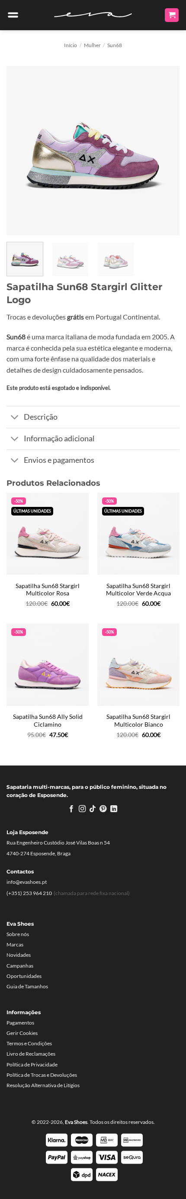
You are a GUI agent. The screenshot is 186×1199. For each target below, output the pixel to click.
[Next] (165, 149)
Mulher (92, 45)
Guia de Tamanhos (27, 986)
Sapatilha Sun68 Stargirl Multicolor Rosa (48, 589)
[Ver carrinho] (172, 15)
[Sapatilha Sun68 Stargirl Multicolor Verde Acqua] (138, 534)
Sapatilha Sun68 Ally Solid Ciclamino (48, 720)
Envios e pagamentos (59, 460)
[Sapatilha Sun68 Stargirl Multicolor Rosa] (47, 534)
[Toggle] (14, 418)
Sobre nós (17, 934)
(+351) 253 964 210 (29, 893)
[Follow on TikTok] (92, 809)
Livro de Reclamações (30, 1053)
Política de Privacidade (32, 1064)
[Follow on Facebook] (71, 809)
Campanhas (19, 965)
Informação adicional (59, 438)
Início (70, 45)
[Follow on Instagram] (81, 809)
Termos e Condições (29, 1043)
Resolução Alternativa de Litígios (43, 1085)
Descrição (41, 416)
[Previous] (21, 149)
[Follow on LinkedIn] (113, 809)
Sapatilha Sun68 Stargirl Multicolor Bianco (138, 720)
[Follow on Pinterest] (102, 809)
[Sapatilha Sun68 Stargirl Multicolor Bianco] (138, 664)
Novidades (18, 955)
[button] (12, 15)
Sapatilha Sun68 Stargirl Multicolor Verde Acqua (138, 589)
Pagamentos (20, 1022)
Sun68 (114, 45)
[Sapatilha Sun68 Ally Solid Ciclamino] (47, 664)
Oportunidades (24, 976)
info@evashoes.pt (26, 882)
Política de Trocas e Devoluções (41, 1075)
